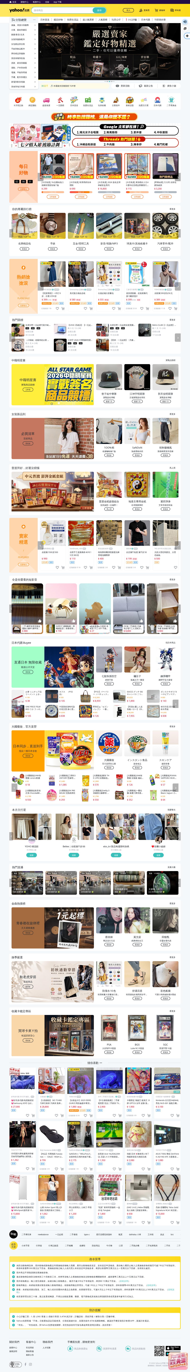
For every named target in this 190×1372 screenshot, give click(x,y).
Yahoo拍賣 (19, 10)
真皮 (162, 1234)
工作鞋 (151, 1234)
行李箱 (39, 1245)
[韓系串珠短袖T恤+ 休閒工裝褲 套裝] (171, 820)
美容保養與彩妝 (18, 58)
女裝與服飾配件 (18, 39)
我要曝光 (23, 189)
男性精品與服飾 (18, 53)
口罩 (121, 1245)
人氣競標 (102, 19)
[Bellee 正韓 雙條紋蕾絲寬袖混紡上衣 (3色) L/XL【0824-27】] (67, 827)
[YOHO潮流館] (32, 840)
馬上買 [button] (109, 509)
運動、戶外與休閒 (19, 67)
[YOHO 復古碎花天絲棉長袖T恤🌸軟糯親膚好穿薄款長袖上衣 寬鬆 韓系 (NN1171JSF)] (45, 820)
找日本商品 (170, 642)
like (57, 308)
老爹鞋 (82, 1245)
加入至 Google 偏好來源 (185, 28)
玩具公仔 (116, 19)
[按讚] (40, 621)
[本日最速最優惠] (178, 1361)
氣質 (120, 1234)
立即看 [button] (27, 389)
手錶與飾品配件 (18, 48)
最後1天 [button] (109, 401)
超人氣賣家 (88, 19)
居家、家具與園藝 (19, 63)
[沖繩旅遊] (80, 142)
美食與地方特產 (18, 86)
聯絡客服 (30, 1351)
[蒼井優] (138, 129)
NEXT (179, 233)
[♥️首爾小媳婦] (159, 840)
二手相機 (69, 1245)
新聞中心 (13, 1347)
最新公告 (30, 1355)
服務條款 (151, 1366)
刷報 (13, 1234)
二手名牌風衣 (152, 1245)
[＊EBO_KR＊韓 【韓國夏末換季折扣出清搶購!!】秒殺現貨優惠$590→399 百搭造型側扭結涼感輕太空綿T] (129, 820)
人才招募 (46, 1347)
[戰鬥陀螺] (166, 142)
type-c (87, 1234)
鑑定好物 (58, 19)
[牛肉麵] (109, 142)
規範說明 (124, 1281)
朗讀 (185, 21)
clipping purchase (63, 308)
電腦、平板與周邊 (19, 72)
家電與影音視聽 (18, 82)
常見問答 (30, 1347)
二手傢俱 (73, 1234)
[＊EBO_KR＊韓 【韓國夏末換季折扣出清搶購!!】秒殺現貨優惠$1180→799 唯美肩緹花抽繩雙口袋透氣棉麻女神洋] (129, 833)
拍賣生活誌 (72, 19)
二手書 (180, 1245)
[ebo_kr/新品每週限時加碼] (116, 840)
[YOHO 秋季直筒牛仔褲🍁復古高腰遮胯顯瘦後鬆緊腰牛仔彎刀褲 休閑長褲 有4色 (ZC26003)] (25, 827)
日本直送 (44, 19)
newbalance (43, 1234)
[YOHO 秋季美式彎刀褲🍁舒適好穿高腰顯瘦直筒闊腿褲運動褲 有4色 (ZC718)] (45, 833)
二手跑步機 (134, 1245)
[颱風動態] (109, 129)
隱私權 (158, 1366)
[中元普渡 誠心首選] (109, 51)
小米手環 (25, 1245)
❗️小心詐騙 (131, 19)
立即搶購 (53, 196)
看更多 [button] (27, 443)
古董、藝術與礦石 (19, 30)
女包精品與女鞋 (18, 44)
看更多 (172, 208)
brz (172, 1234)
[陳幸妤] (138, 142)
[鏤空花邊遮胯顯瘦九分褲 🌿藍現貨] (151, 827)
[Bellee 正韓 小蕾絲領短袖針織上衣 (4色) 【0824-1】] (87, 833)
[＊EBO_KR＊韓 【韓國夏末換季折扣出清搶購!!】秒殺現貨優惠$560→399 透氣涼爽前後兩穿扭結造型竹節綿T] (109, 827)
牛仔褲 (109, 1245)
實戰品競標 (170, 360)
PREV (11, 233)
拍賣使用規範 (167, 1366)
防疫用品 (96, 1245)
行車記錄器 (53, 1245)
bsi (15, 1364)
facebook (25, 1364)
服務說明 (13, 1351)
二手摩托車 (26, 1234)
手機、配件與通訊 (19, 77)
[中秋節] (166, 129)
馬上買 (172, 467)
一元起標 (59, 1234)
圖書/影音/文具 (17, 34)
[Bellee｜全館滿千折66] (74, 840)
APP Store (173, 1348)
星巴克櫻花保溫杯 (104, 1234)
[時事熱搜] (95, 117)
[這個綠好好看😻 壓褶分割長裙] (171, 833)
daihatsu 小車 (135, 1234)
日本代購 (145, 19)
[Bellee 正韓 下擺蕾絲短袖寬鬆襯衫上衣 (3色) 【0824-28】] (87, 820)
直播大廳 (171, 867)
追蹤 (32, 855)
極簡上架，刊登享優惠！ (61, 86)
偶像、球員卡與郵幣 (20, 25)
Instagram (30, 1364)
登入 (128, 10)
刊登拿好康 (160, 19)
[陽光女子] (80, 129)
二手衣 (167, 1245)
